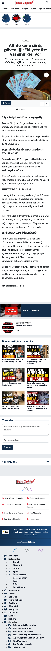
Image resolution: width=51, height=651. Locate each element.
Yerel (15, 581)
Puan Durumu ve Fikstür (13, 513)
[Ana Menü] (3, 3)
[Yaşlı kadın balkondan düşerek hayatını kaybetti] (38, 351)
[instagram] (40, 550)
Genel (5, 9)
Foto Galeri (14, 590)
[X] (26, 489)
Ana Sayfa (13, 556)
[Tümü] (48, 462)
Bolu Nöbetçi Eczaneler (14, 498)
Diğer (15, 584)
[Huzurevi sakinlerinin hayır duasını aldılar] (13, 398)
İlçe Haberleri (19, 575)
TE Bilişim (31, 542)
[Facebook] (21, 489)
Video (11, 594)
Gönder (7, 447)
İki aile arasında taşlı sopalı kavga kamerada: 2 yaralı (37, 409)
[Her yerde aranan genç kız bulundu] (13, 375)
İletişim (12, 619)
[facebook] (15, 550)
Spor (33, 9)
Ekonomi (15, 9)
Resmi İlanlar (19, 587)
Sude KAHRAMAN (24, 325)
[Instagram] (30, 489)
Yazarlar (12, 597)
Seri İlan (12, 603)
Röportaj (13, 606)
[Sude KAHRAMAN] (8, 327)
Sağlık (25, 9)
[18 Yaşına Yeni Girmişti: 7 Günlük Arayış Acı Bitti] (13, 351)
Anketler (13, 613)
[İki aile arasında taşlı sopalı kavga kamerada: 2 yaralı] (38, 398)
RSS (6, 532)
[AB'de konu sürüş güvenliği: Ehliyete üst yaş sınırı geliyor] (25, 85)
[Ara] (47, 2)
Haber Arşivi (34, 519)
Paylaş (7, 103)
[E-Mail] (18, 331)
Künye (11, 616)
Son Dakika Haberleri (12, 519)
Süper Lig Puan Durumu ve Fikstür (29, 638)
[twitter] (28, 550)
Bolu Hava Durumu (37, 498)
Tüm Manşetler (35, 513)
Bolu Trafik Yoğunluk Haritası (36, 505)
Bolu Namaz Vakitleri (13, 504)
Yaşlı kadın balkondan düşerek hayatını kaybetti (36, 362)
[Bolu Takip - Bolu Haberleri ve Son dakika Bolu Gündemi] (24, 3)
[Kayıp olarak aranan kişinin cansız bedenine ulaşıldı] (38, 375)
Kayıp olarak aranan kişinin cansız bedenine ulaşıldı (37, 385)
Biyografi (13, 609)
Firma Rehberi (15, 600)
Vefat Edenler (20, 578)
